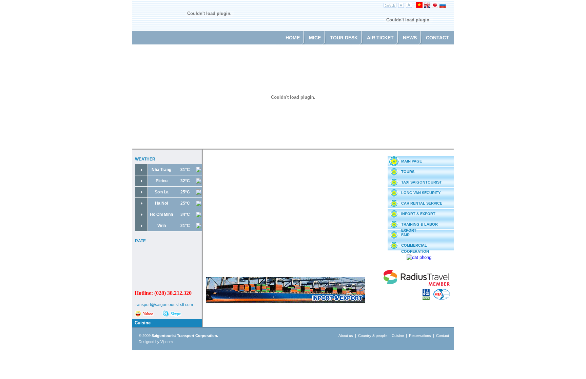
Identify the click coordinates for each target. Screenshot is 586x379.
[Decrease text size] (401, 6)
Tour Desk (344, 37)
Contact (437, 37)
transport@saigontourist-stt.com (164, 304)
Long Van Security (421, 193)
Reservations (420, 336)
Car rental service (421, 203)
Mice (315, 37)
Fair (405, 235)
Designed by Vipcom (156, 342)
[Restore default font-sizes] (390, 6)
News (410, 37)
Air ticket (380, 37)
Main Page (411, 161)
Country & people (372, 336)
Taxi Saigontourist (421, 182)
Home (293, 37)
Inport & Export (418, 214)
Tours (407, 172)
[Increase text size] (409, 6)
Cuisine (143, 322)
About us (345, 336)
